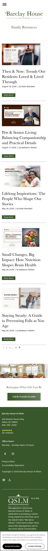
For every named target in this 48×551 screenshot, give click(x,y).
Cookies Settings (34, 546)
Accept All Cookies (12, 546)
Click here (21, 523)
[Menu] (4, 4)
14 (16, 347)
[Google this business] (13, 454)
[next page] (19, 347)
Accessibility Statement (13, 465)
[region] (24, 541)
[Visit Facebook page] (5, 454)
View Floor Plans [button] (24, 396)
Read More (8, 95)
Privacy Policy (8, 461)
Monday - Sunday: (10, 445)
